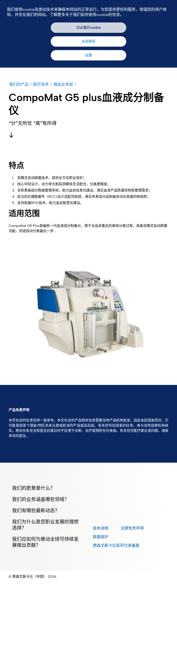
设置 (88, 55)
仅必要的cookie (88, 27)
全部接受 (88, 41)
